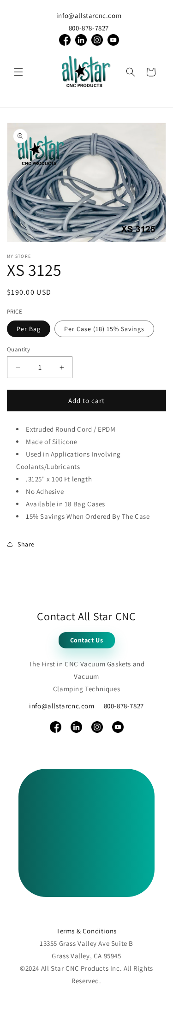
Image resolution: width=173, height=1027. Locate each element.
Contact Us (86, 640)
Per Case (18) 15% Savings (104, 329)
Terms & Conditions (86, 930)
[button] (18, 72)
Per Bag (29, 329)
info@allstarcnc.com (88, 15)
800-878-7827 (89, 28)
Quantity (18, 349)
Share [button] (26, 544)
